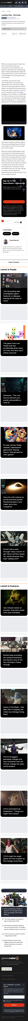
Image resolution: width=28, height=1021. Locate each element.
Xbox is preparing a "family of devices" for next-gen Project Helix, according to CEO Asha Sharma (13, 911)
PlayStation (7, 233)
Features (4, 18)
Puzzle (8, 11)
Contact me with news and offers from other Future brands (13, 1001)
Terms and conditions (7, 975)
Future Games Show (18, 6)
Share (5, 33)
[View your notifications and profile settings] (22, 2)
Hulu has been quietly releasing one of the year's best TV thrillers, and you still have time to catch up (15, 927)
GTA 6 (10, 6)
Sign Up (14, 1005)
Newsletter (24, 33)
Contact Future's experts (8, 979)
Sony (21, 92)
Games (3, 11)
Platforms (15, 233)
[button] (25, 2)
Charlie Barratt (12, 17)
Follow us (16, 33)
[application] (14, 113)
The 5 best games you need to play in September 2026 (13, 920)
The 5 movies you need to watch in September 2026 (14, 935)
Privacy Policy (17, 1010)
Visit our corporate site (12, 964)
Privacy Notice (11, 208)
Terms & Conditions (10, 1011)
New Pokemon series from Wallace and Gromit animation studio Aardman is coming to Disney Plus (13, 943)
